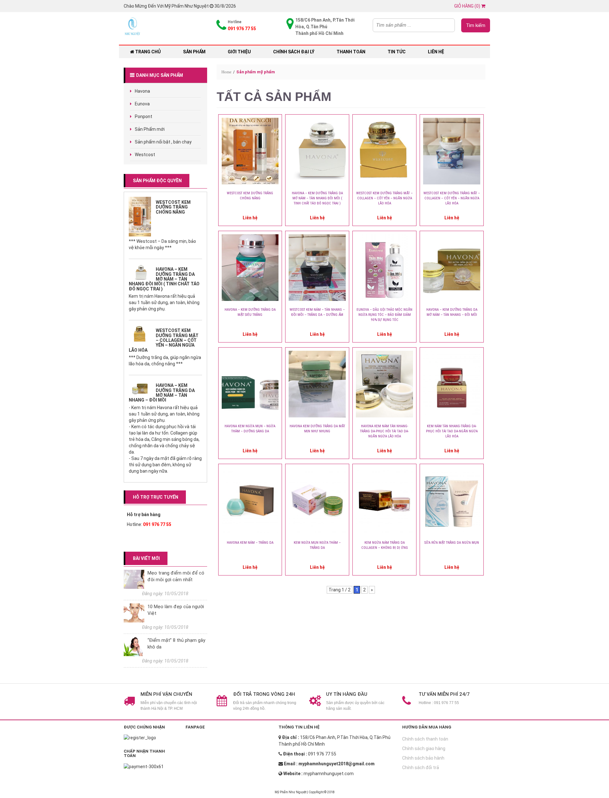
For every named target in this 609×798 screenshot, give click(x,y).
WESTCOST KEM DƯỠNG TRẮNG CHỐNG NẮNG (173, 207)
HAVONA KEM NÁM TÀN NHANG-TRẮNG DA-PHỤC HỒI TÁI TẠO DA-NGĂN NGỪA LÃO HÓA (384, 431)
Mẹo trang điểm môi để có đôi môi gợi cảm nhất (175, 576)
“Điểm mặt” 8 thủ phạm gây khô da (176, 643)
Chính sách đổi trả (420, 767)
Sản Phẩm (194, 51)
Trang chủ (147, 51)
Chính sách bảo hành (423, 758)
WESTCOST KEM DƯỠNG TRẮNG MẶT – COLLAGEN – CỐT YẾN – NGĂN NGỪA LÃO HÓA (164, 340)
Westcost (145, 154)
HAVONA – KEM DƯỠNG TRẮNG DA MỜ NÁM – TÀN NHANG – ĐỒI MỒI (162, 392)
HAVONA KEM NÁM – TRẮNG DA (250, 543)
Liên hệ (436, 51)
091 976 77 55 (157, 524)
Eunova (142, 103)
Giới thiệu (239, 51)
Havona (142, 91)
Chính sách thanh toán (425, 738)
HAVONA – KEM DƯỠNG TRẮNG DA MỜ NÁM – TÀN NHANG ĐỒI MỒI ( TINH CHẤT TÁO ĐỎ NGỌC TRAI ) (164, 279)
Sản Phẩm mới (150, 129)
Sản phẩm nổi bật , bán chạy (163, 141)
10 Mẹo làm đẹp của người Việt (175, 610)
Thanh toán (351, 51)
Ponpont (143, 116)
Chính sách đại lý (293, 51)
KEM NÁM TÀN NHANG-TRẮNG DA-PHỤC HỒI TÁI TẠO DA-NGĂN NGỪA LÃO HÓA (452, 431)
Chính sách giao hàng (423, 748)
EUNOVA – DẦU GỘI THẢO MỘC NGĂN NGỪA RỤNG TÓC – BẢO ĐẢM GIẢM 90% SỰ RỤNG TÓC (384, 315)
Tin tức (397, 51)
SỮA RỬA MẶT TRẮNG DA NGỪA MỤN (451, 543)
